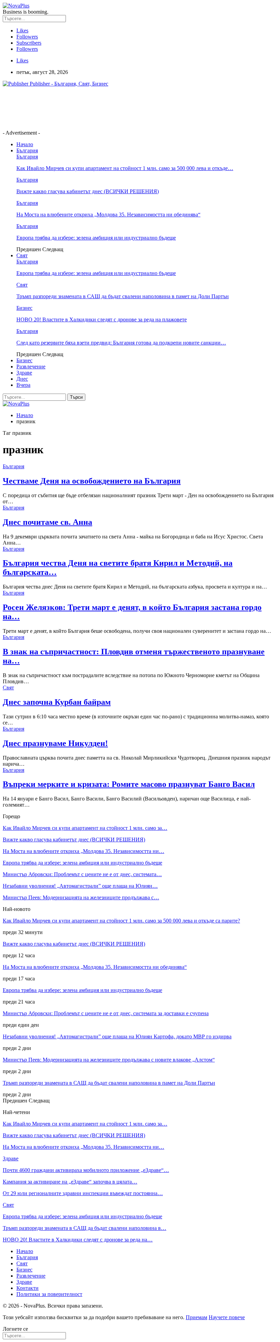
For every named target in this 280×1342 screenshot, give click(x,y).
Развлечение (30, 366)
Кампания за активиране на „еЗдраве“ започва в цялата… (70, 1182)
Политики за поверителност (49, 1294)
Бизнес (24, 308)
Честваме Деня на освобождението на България (92, 480)
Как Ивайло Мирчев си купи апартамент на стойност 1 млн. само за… (85, 828)
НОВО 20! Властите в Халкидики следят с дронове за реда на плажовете (101, 319)
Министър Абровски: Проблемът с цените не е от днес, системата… (82, 874)
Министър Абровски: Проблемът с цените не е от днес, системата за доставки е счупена (106, 1013)
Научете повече (227, 1317)
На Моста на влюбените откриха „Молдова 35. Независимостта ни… (83, 851)
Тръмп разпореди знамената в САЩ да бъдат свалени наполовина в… (84, 1228)
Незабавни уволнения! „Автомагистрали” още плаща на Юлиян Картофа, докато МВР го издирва (117, 1036)
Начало (24, 144)
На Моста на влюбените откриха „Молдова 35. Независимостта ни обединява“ (108, 214)
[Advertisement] (127, 107)
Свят (22, 255)
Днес (22, 379)
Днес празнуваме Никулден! (55, 743)
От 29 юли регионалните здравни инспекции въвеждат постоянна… (83, 1193)
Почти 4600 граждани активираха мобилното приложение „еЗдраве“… (86, 1170)
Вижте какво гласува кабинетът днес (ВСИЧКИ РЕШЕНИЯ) (87, 191)
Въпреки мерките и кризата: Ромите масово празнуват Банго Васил (129, 784)
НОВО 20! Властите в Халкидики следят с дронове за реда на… (78, 1239)
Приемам (196, 1317)
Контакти (27, 1288)
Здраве (24, 373)
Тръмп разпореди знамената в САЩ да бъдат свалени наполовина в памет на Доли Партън (122, 296)
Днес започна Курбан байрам (57, 702)
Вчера (23, 385)
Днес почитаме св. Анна (47, 522)
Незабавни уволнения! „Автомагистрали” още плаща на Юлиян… (80, 886)
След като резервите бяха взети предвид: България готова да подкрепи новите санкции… (121, 343)
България (27, 150)
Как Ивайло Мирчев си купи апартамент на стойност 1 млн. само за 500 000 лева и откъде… (124, 168)
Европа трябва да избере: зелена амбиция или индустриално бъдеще (96, 238)
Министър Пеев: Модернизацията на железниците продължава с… (81, 897)
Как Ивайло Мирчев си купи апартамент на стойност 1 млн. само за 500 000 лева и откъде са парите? (121, 921)
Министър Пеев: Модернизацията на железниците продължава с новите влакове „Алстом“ (109, 1060)
